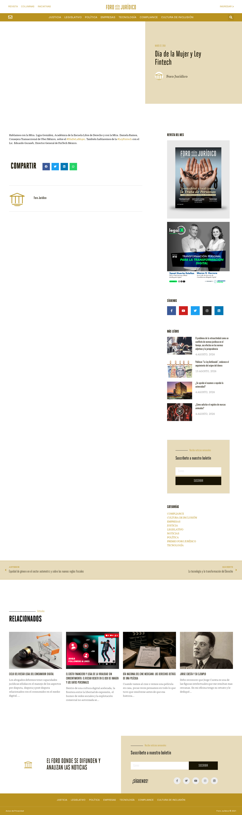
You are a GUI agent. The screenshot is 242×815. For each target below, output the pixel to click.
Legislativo (73, 17)
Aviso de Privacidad (15, 811)
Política (91, 17)
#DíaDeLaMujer (76, 139)
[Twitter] (195, 310)
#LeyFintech (124, 139)
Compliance (149, 17)
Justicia (55, 17)
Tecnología (127, 17)
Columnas (27, 6)
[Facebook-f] (171, 310)
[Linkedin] (219, 310)
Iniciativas (44, 6)
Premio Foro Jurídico (181, 541)
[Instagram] (207, 310)
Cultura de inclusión (177, 17)
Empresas (108, 17)
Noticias (173, 533)
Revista (13, 6)
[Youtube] (183, 310)
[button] (231, 17)
